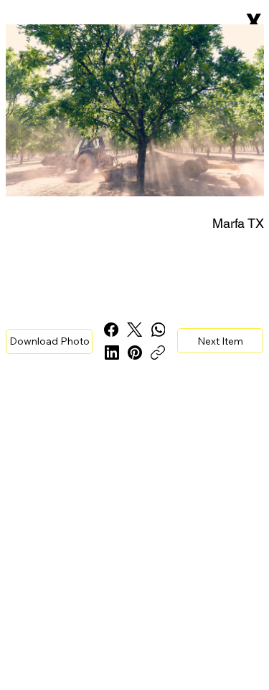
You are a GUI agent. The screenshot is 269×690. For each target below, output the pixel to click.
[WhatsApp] (158, 329)
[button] (49, 341)
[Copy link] (158, 352)
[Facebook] (111, 329)
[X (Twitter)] (134, 329)
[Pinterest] (135, 352)
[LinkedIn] (112, 352)
